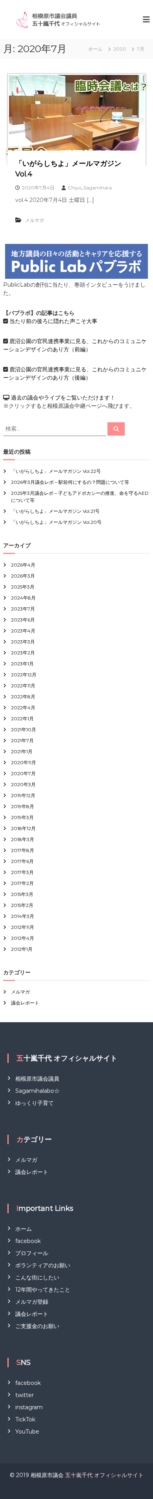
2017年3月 (22, 872)
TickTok (25, 1419)
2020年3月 (23, 784)
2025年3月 (23, 587)
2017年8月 (22, 850)
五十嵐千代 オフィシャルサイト (104, 1475)
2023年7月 (23, 609)
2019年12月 (23, 795)
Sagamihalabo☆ (37, 1090)
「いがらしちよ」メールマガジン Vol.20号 (56, 522)
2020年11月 (23, 762)
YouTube (27, 1431)
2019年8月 (22, 806)
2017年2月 (22, 883)
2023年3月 (23, 642)
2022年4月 (23, 707)
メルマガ (34, 220)
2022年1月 (22, 718)
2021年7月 (22, 740)
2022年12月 (23, 675)
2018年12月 (23, 828)
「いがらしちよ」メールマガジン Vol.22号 (56, 471)
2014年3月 (22, 916)
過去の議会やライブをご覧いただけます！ (63, 397)
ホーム (23, 1228)
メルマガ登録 (31, 1301)
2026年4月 (23, 565)
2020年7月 (23, 773)
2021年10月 (23, 729)
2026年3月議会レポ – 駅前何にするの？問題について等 (70, 482)
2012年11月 (22, 927)
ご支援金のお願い (37, 1326)
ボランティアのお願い (42, 1265)
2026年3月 (23, 576)
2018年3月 (22, 839)
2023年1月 (22, 664)
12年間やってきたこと (42, 1289)
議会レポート (25, 1003)
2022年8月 (23, 697)
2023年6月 (23, 620)
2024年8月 (23, 598)
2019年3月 (22, 817)
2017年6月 (22, 861)
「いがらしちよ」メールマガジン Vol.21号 (55, 511)
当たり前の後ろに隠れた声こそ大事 (53, 321)
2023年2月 (23, 653)
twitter (24, 1395)
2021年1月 (22, 751)
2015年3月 (22, 894)
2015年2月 (22, 905)
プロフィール (31, 1253)
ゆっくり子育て (34, 1103)
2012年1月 (22, 949)
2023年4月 (23, 631)
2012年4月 (22, 938)
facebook (28, 1241)
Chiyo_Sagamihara (90, 188)
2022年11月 (23, 686)
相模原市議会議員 (37, 1078)
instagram (29, 1407)
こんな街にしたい (37, 1277)
